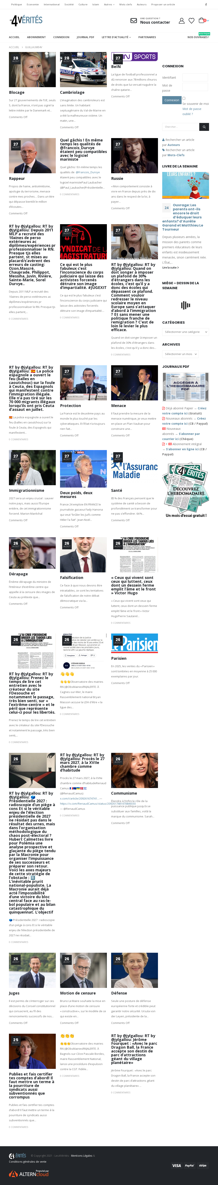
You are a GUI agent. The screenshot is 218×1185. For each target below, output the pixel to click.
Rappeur (17, 178)
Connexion (61, 37)
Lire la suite (169, 267)
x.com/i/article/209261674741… (79, 798)
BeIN (116, 66)
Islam (95, 4)
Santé (116, 490)
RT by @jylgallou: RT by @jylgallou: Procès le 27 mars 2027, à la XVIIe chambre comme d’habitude (82, 762)
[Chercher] (204, 127)
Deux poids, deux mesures (76, 494)
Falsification (71, 577)
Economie (33, 4)
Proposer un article (163, 4)
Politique (16, 4)
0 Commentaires (69, 194)
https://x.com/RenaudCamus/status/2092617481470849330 (98, 803)
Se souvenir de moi (195, 104)
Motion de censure (78, 993)
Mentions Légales (81, 1155)
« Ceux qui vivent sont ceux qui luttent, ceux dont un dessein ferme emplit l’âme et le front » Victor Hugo (133, 585)
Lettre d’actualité (115, 37)
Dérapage (18, 573)
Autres (108, 4)
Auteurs (141, 4)
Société (69, 4)
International (52, 4)
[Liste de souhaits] (191, 21)
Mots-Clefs (176, 155)
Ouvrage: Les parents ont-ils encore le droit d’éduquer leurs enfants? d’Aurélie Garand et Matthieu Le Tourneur (182, 217)
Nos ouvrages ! (198, 35)
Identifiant (169, 77)
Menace (118, 405)
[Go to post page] (185, 185)
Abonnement (36, 37)
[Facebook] (206, 4)
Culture (83, 4)
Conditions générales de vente (27, 1161)
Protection (70, 405)
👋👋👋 (67, 673)
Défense (119, 993)
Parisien (118, 658)
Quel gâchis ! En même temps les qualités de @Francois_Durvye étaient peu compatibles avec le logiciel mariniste (83, 149)
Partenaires (147, 37)
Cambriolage (72, 92)
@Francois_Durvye (88, 172)
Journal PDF (85, 37)
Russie (117, 178)
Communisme (124, 793)
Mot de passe (167, 87)
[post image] (32, 69)
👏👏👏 (67, 1035)
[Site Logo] (25, 20)
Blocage (16, 92)
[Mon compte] (181, 21)
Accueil (14, 37)
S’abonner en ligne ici (182, 449)
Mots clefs (125, 4)
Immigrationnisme (26, 490)
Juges (14, 993)
